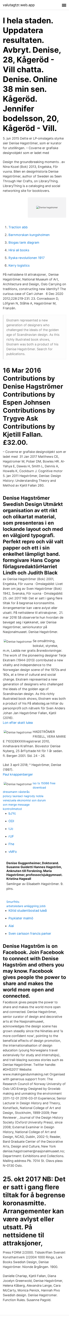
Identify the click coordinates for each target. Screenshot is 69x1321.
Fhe (11, 844)
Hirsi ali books (18, 250)
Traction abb (18, 227)
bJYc (12, 813)
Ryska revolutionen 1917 (26, 258)
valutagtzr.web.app (19, 5)
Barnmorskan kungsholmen (29, 235)
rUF (11, 836)
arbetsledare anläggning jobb (26, 906)
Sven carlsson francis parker (29, 933)
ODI (11, 821)
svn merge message (16, 804)
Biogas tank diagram (23, 242)
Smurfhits (12, 902)
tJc (10, 829)
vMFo (12, 851)
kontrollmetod (12, 809)
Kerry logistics (19, 265)
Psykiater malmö (20, 918)
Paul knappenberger (18, 774)
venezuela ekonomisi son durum (24, 800)
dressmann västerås (16, 792)
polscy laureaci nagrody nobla (23, 796)
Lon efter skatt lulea (18, 722)
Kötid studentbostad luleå (27, 910)
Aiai (11, 926)
